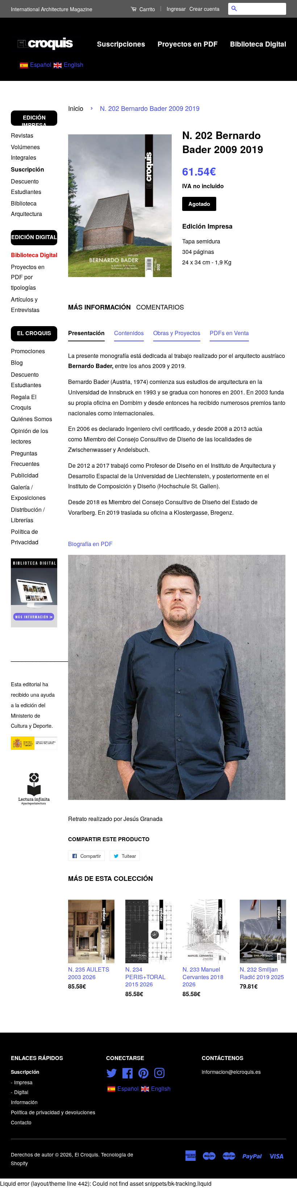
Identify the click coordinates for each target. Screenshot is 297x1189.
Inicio (75, 108)
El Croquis (86, 1154)
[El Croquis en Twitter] (111, 1071)
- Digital (19, 1091)
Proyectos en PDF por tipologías (28, 277)
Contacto (21, 1122)
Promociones (28, 351)
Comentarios (160, 306)
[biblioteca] (34, 592)
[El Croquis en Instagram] (159, 1071)
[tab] (86, 334)
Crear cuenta (204, 8)
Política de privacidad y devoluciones (53, 1112)
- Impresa (22, 1082)
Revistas (22, 135)
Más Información (99, 307)
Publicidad (24, 475)
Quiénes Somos (31, 419)
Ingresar (176, 8)
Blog (17, 362)
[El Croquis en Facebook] (127, 1071)
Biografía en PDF (90, 544)
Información (24, 1102)
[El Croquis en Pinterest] (143, 1071)
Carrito (146, 9)
